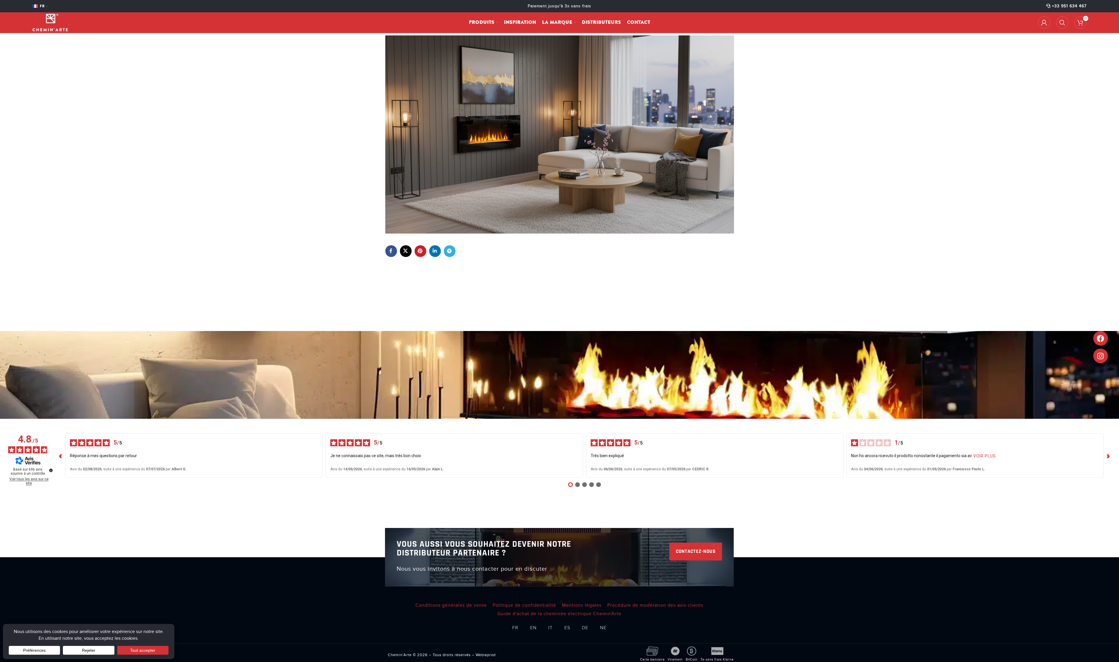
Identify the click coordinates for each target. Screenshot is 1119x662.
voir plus (984, 456)
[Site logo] (50, 22)
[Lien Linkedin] (435, 251)
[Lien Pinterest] (420, 251)
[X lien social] (406, 251)
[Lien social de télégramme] (449, 251)
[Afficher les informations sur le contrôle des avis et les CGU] (51, 470)
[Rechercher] (1062, 22)
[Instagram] (1100, 356)
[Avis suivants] (1108, 456)
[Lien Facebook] (391, 251)
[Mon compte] (1044, 22)
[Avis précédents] (60, 456)
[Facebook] (1100, 338)
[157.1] (559, 134)
